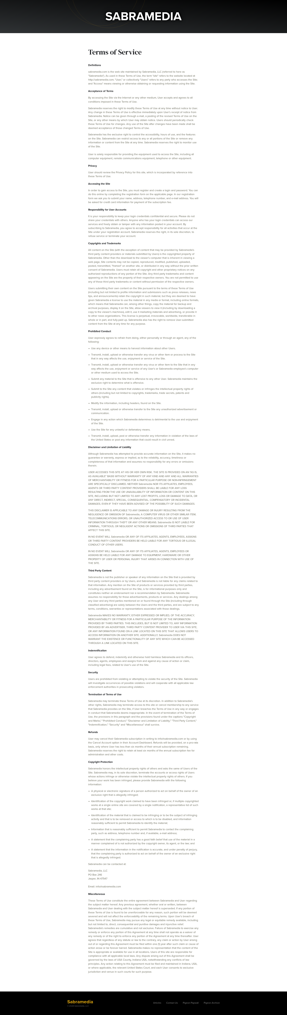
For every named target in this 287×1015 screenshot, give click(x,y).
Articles (157, 1002)
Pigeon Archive (212, 1002)
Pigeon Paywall (191, 1002)
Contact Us (172, 1002)
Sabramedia (80, 1002)
